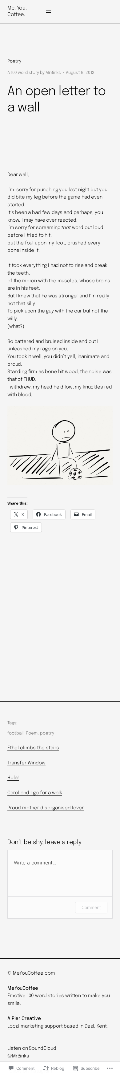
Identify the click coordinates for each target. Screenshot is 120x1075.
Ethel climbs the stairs (33, 748)
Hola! (13, 777)
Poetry (14, 61)
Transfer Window (26, 763)
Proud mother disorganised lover (45, 808)
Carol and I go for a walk (34, 793)
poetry (47, 733)
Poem (32, 733)
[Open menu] (48, 11)
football (15, 733)
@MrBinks (18, 1056)
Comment (91, 907)
